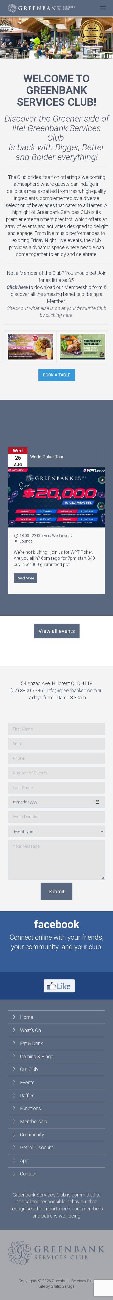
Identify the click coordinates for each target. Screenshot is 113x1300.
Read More (25, 578)
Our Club (29, 1069)
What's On (30, 1030)
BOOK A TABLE (56, 375)
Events (27, 1082)
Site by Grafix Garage (56, 1286)
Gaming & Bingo (36, 1056)
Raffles (27, 1095)
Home (26, 1017)
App (24, 1160)
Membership (33, 1121)
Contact (28, 1174)
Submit (56, 891)
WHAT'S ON (56, 427)
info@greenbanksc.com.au (75, 690)
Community (32, 1134)
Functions (30, 1108)
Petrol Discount (36, 1147)
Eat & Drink (31, 1043)
